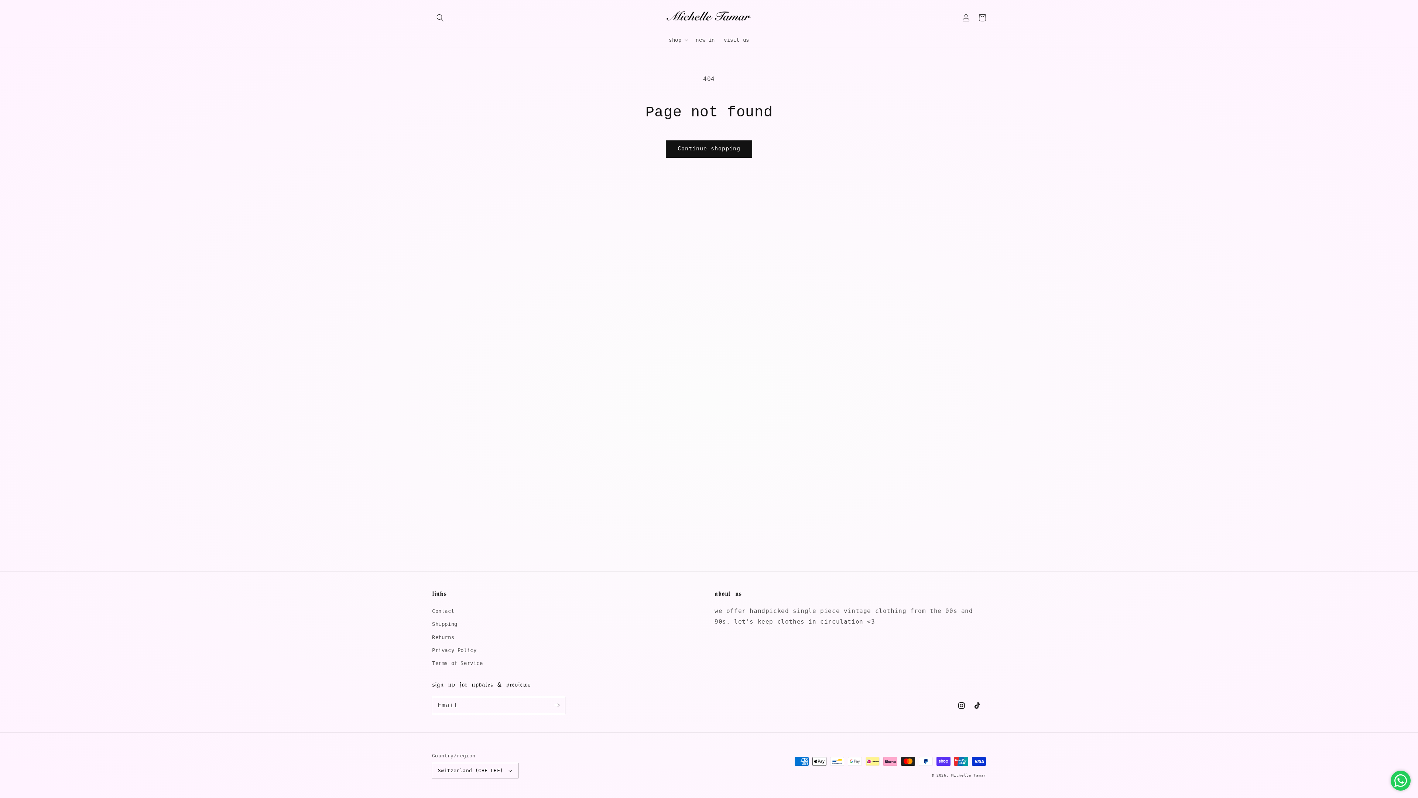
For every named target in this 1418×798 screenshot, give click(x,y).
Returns (443, 637)
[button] (440, 18)
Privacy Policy (454, 650)
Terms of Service (457, 663)
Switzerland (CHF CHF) (470, 770)
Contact (443, 611)
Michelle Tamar (968, 775)
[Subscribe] (557, 705)
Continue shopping (709, 148)
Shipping (445, 624)
